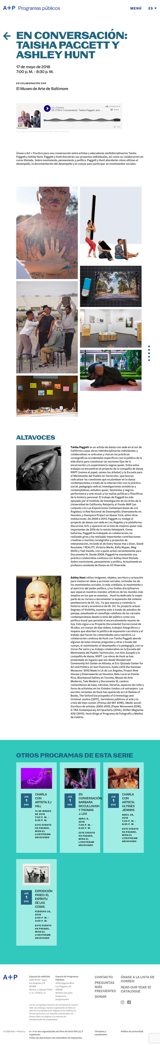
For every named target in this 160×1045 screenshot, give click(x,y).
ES (151, 8)
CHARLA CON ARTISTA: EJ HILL (43, 800)
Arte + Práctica (21, 131)
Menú (136, 8)
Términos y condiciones (101, 1033)
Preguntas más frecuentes (105, 986)
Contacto (104, 977)
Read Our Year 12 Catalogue (136, 989)
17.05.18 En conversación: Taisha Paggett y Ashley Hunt (49, 131)
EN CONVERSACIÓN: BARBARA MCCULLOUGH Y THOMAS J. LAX (90, 804)
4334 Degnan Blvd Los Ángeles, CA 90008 (64, 986)
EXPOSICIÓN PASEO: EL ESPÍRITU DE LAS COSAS (43, 898)
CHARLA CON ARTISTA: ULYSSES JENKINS (128, 802)
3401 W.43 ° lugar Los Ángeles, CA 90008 (38, 983)
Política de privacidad (132, 1031)
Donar (100, 996)
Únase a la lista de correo (137, 978)
